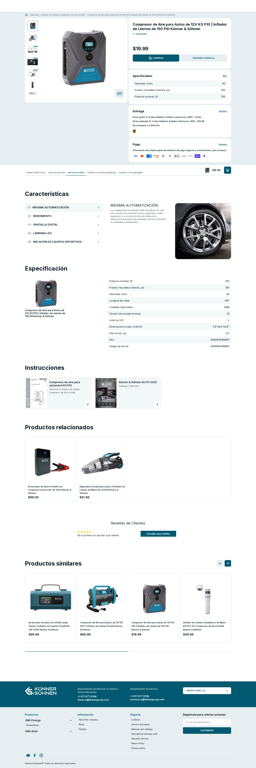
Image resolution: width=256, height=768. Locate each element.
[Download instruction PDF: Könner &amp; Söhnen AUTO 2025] (157, 404)
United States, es (196, 691)
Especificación (56, 172)
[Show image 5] (32, 73)
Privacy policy (138, 748)
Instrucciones (76, 172)
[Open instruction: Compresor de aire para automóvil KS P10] (36, 393)
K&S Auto (34, 15)
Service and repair (140, 724)
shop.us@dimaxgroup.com (93, 699)
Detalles (223, 111)
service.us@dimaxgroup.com (147, 699)
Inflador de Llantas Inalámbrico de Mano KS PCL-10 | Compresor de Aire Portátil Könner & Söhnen (204, 626)
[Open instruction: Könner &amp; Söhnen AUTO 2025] (106, 393)
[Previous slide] (44, 57)
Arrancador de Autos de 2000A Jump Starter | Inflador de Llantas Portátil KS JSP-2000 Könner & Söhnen (49, 626)
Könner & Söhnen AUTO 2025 (138, 382)
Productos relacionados (102, 172)
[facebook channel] (34, 755)
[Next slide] (122, 57)
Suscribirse (207, 730)
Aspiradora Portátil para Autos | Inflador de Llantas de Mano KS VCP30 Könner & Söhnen (102, 489)
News (81, 724)
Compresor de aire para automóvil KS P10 (64, 384)
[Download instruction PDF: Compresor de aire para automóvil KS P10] (87, 404)
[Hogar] (26, 14)
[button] (83, 57)
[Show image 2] (32, 37)
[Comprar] (227, 170)
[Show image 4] (32, 61)
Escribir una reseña (158, 533)
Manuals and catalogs (142, 729)
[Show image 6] (32, 85)
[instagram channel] (41, 755)
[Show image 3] (32, 49)
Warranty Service (139, 738)
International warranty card (144, 734)
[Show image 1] (32, 25)
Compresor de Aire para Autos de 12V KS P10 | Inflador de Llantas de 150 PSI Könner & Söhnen (153, 626)
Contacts (135, 719)
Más (225, 76)
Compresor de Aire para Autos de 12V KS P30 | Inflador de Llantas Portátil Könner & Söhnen (101, 626)
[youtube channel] (28, 755)
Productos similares (131, 172)
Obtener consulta (204, 58)
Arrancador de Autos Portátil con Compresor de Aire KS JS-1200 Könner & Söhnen (49, 489)
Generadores (32, 725)
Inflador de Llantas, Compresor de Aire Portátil (63, 15)
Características (35, 172)
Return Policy (137, 743)
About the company (88, 719)
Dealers (82, 729)
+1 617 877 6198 (87, 696)
